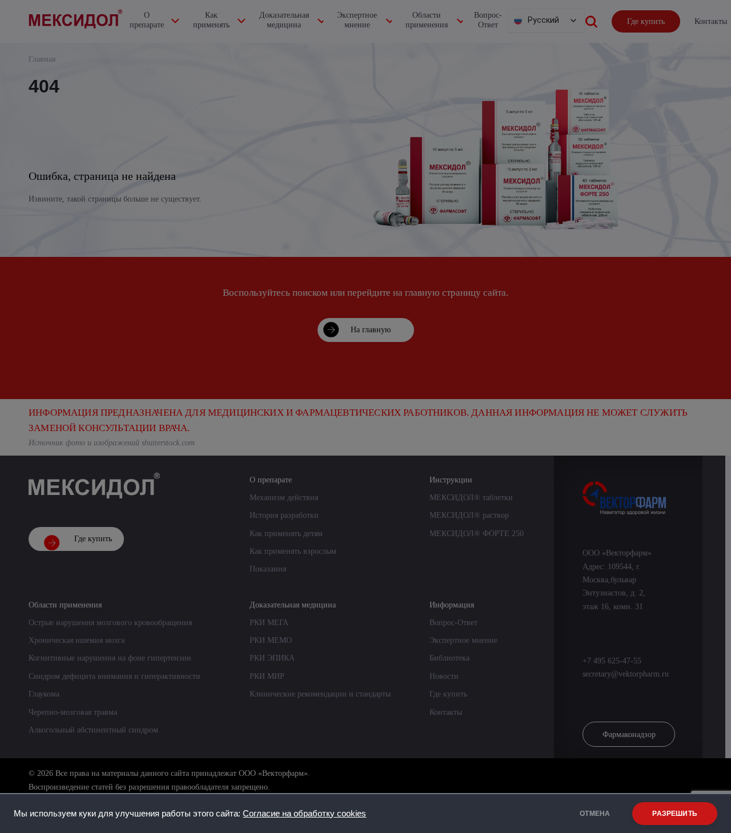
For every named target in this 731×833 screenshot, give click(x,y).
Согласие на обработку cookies (304, 813)
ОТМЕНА (595, 814)
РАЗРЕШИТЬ (674, 814)
